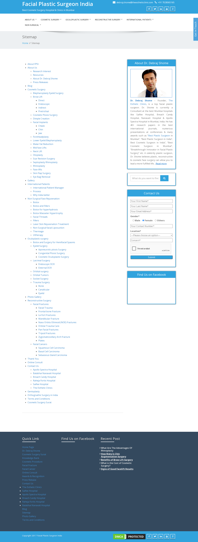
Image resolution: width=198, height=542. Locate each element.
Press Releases (40, 82)
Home (25, 43)
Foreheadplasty (41, 136)
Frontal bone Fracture (49, 311)
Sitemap (36, 43)
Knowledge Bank (30, 458)
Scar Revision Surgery (44, 158)
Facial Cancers (40, 344)
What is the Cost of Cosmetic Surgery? (116, 464)
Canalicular (44, 289)
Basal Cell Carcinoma (48, 351)
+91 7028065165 (166, 2)
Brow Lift (37, 96)
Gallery (31, 180)
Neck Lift (37, 151)
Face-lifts (37, 169)
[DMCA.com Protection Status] (129, 536)
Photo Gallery (34, 296)
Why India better (41, 195)
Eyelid (41, 293)
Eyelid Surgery (40, 245)
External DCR (45, 267)
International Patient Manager (48, 187)
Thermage (38, 231)
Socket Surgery (40, 278)
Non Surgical (32, 25)
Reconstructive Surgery (107, 19)
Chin (40, 129)
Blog (30, 85)
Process (37, 191)
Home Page (28, 447)
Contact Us (33, 366)
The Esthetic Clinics (42, 387)
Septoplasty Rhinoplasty (45, 162)
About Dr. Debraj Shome (45, 78)
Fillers (36, 220)
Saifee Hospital (40, 384)
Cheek (41, 125)
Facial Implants (40, 122)
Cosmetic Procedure (32, 461)
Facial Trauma (45, 307)
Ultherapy (38, 235)
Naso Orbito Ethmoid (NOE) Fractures (57, 322)
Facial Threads (40, 216)
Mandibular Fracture (48, 318)
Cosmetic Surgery (50, 19)
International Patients (139, 19)
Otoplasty (38, 154)
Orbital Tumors (41, 275)
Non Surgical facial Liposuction (48, 227)
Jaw (40, 133)
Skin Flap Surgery (42, 173)
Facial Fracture (29, 465)
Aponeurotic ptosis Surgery (52, 249)
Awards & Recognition (33, 476)
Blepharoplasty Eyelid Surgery (48, 93)
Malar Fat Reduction (43, 144)
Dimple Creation (41, 118)
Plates (41, 340)
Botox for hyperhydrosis (45, 209)
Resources (38, 74)
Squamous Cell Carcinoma (51, 347)
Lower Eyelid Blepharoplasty (47, 140)
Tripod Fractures (46, 333)
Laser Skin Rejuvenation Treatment (51, 224)
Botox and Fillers (41, 205)
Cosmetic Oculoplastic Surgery (53, 256)
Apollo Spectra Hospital (45, 369)
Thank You (33, 358)
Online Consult (35, 362)
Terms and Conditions (39, 398)
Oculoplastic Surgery (77, 19)
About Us (29, 19)
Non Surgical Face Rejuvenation (44, 198)
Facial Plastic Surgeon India (57, 4)
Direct (41, 100)
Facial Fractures (41, 304)
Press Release (29, 479)
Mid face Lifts (39, 147)
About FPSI (33, 64)
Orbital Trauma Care (48, 325)
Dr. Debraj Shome (31, 450)
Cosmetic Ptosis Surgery (45, 114)
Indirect (42, 107)
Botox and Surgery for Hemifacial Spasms (54, 242)
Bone (41, 285)
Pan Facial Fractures (48, 329)
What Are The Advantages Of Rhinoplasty (116, 449)
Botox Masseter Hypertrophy (48, 213)
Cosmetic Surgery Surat (39, 402)
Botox (36, 202)
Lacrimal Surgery (41, 260)
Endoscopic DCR (46, 264)
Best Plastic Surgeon (159, 135)
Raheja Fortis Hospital (44, 380)
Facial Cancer (28, 468)
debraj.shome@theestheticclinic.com (135, 2)
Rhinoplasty (39, 165)
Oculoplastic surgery (38, 238)
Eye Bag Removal (41, 176)
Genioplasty (34, 391)
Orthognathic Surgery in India (43, 395)
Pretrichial (43, 111)
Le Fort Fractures (47, 315)
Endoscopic (44, 104)
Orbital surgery (40, 271)
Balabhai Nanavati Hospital (47, 373)
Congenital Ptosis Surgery (51, 253)
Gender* (135, 216)
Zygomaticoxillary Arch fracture (54, 336)
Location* (135, 231)
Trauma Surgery (41, 282)
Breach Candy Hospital (44, 376)
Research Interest (42, 71)
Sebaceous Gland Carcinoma (52, 355)
